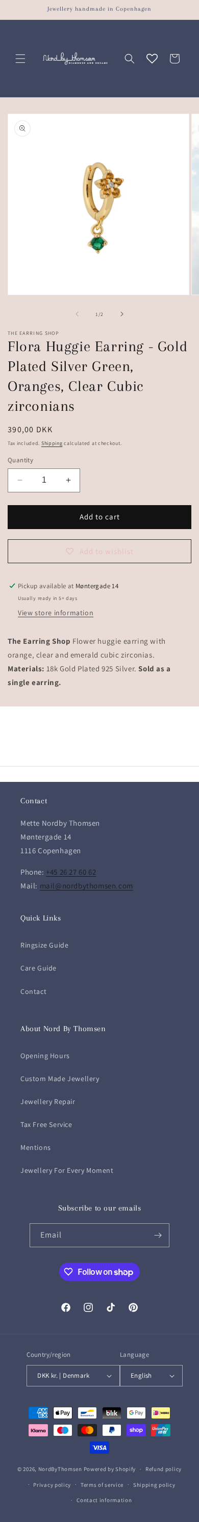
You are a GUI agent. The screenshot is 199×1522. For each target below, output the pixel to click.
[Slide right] (122, 314)
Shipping (52, 443)
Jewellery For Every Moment (67, 1170)
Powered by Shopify (110, 1469)
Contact (33, 991)
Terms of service (102, 1484)
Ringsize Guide (44, 945)
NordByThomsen (60, 1469)
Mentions (35, 1147)
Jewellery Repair (48, 1101)
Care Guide (38, 968)
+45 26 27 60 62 (71, 872)
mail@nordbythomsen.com (86, 885)
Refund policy (163, 1469)
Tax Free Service (46, 1124)
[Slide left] (77, 314)
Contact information (104, 1500)
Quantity (20, 460)
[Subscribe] (157, 1235)
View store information (55, 612)
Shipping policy (154, 1484)
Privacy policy (52, 1484)
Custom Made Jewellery (60, 1078)
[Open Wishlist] (152, 58)
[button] (20, 58)
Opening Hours (45, 1055)
